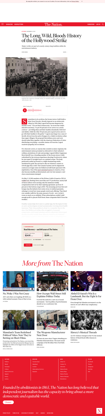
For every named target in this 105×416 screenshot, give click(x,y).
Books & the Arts (9, 371)
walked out (25, 180)
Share (64, 52)
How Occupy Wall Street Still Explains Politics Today (51, 295)
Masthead (35, 364)
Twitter (90, 364)
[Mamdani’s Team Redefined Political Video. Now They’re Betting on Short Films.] (18, 320)
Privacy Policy (75, 1)
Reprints (34, 371)
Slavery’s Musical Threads (84, 332)
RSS (89, 371)
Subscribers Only (29, 226)
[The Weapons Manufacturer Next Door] (52, 320)
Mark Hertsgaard (75, 342)
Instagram (90, 366)
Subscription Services (38, 369)
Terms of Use (16, 413)
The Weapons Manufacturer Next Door (51, 334)
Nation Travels (64, 374)
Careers (43, 413)
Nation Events (63, 369)
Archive (34, 366)
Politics (7, 361)
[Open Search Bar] (103, 24)
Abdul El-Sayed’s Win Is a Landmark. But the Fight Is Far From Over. (86, 296)
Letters (6, 379)
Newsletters (18, 24)
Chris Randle (25, 52)
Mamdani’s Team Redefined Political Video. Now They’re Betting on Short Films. (17, 335)
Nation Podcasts (64, 376)
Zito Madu (5, 301)
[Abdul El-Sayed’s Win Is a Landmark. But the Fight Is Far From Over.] (86, 281)
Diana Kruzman (40, 347)
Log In (98, 24)
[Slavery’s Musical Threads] (86, 320)
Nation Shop (63, 371)
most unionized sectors (45, 170)
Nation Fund (50, 413)
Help (37, 413)
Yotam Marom (40, 306)
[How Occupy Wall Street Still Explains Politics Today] (52, 281)
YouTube (90, 369)
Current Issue (36, 361)
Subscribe (91, 24)
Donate (8, 402)
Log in (42, 245)
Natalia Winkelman (7, 349)
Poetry (6, 376)
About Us (62, 361)
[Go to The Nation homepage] (53, 24)
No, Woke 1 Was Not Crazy (16, 293)
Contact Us (63, 364)
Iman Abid (73, 307)
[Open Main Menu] (2, 24)
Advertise (62, 366)
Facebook (90, 361)
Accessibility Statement (27, 413)
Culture (7, 369)
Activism (24, 31)
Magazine (9, 24)
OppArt (7, 374)
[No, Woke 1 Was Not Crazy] (18, 281)
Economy (7, 366)
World (6, 364)
